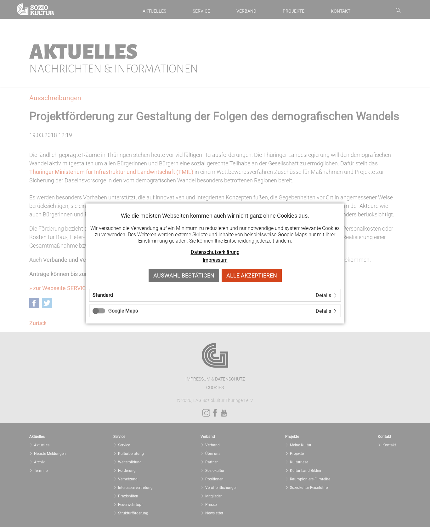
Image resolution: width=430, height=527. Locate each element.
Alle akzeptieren (251, 275)
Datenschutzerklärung (215, 252)
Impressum (215, 260)
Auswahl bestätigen (183, 275)
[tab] (215, 295)
